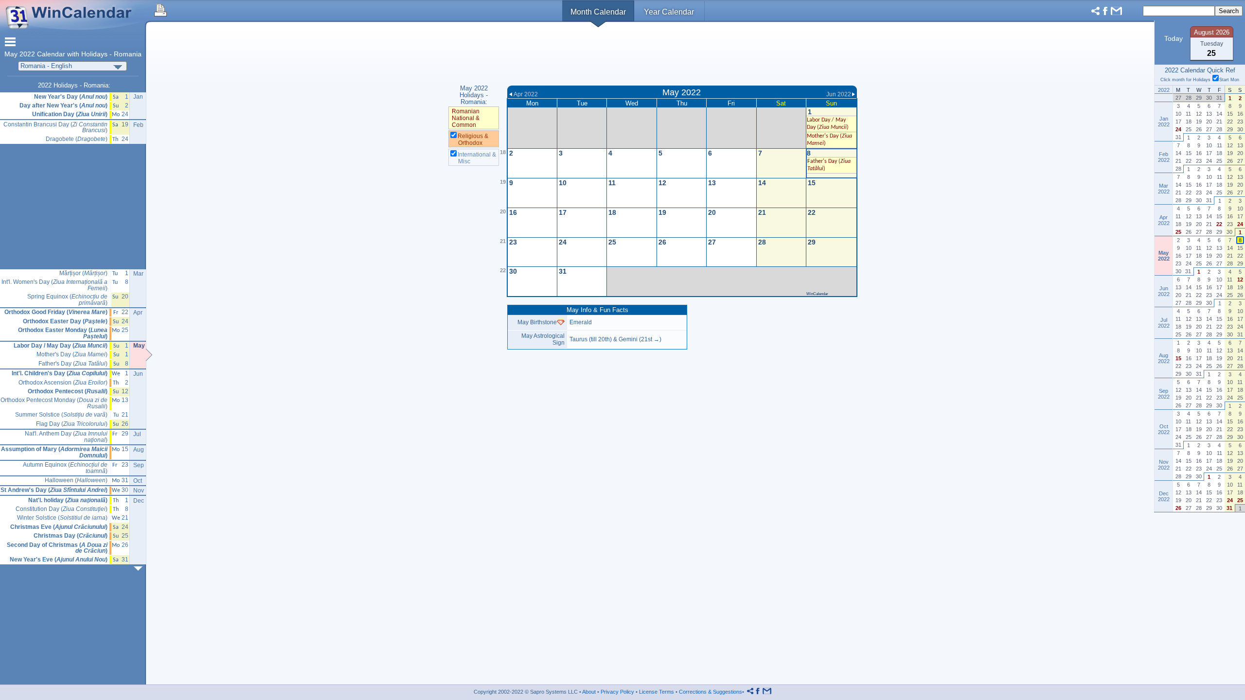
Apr (137, 312)
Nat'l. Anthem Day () (66, 437)
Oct (137, 480)
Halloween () (76, 480)
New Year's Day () (70, 97)
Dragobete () (76, 139)
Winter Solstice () (62, 518)
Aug (138, 449)
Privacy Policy (617, 692)
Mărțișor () (83, 273)
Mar (138, 273)
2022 (27, 54)
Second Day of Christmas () (57, 548)
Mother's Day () (71, 354)
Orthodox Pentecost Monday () (53, 403)
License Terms (656, 692)
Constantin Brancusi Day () (55, 128)
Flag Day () (71, 424)
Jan (138, 96)
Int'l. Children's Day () (59, 373)
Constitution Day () (61, 509)
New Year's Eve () (58, 560)
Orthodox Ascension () (62, 383)
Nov (138, 490)
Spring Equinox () (67, 300)
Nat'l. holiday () (67, 500)
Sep (138, 465)
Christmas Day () (70, 536)
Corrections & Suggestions (710, 692)
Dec (138, 500)
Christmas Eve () (58, 527)
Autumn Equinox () (65, 468)
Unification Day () (69, 114)
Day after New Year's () (63, 106)
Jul (137, 434)
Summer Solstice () (61, 415)
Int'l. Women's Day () (54, 285)
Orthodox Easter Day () (65, 321)
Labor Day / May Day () (60, 346)
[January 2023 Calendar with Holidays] (140, 568)
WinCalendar (817, 294)
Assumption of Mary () (54, 452)
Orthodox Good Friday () (55, 312)
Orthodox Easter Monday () (62, 333)
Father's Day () (72, 364)
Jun (138, 373)
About (589, 692)
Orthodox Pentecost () (67, 391)
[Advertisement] (682, 55)
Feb (138, 125)
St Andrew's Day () (53, 490)
